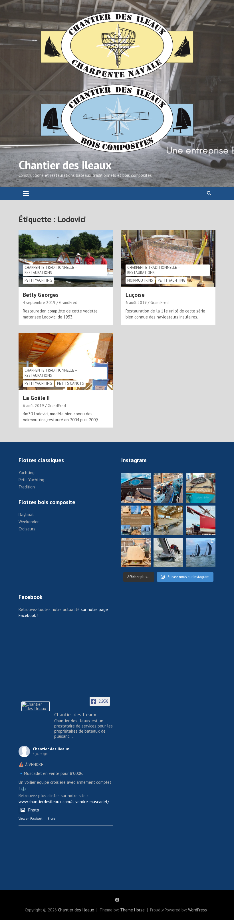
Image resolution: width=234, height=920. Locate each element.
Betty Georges (40, 294)
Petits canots (70, 383)
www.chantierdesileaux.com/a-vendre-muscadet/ (64, 801)
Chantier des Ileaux (65, 164)
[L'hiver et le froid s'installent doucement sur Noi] (200, 520)
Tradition (27, 487)
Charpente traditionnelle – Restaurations (51, 270)
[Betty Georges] (65, 258)
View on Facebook (30, 819)
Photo (33, 810)
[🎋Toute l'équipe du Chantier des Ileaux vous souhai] (136, 520)
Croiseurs (27, 529)
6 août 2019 (136, 302)
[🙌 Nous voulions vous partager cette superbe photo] (168, 552)
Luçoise (135, 294)
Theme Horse (132, 910)
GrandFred (68, 302)
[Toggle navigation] (26, 193)
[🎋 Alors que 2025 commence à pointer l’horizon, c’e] (136, 487)
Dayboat (26, 514)
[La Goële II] (65, 361)
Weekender (29, 521)
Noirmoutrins (140, 280)
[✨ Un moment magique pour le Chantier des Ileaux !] (200, 552)
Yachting (27, 472)
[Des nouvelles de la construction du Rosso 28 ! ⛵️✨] (136, 552)
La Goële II (36, 398)
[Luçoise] (168, 258)
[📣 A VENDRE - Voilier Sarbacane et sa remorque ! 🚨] (200, 487)
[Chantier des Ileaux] (35, 706)
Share (52, 819)
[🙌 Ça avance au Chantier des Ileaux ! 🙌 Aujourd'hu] (168, 520)
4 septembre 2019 (39, 302)
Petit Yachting (38, 280)
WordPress (197, 910)
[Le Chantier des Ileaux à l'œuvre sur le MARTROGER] (168, 487)
